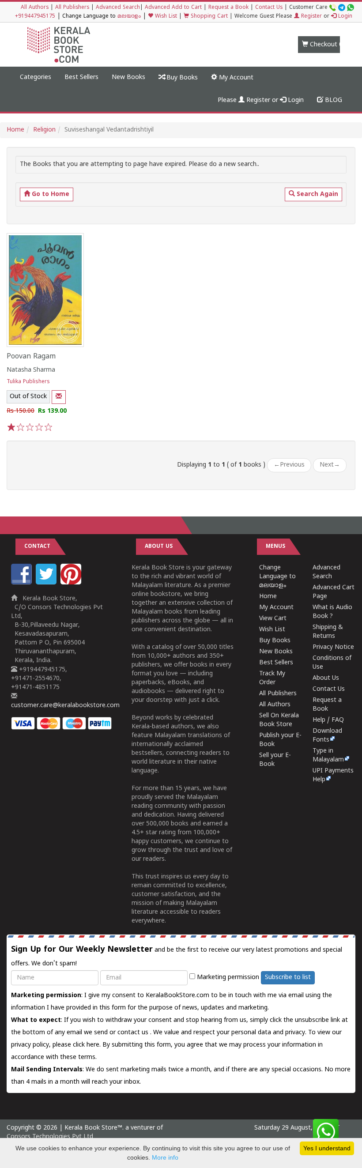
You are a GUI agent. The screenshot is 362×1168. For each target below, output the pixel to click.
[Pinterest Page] (71, 583)
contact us (133, 1032)
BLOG (332, 100)
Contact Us (269, 7)
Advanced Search (118, 7)
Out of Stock (28, 396)
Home (15, 130)
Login (344, 16)
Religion (44, 130)
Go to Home (49, 194)
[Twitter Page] (47, 583)
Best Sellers (81, 77)
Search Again (316, 194)
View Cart (273, 618)
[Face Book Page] (22, 583)
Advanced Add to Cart (173, 7)
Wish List (165, 16)
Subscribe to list (288, 977)
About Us (326, 678)
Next (330, 465)
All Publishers (72, 7)
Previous (289, 465)
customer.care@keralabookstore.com (65, 705)
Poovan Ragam (31, 356)
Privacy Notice (333, 647)
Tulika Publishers (28, 382)
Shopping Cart (208, 16)
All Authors (35, 7)
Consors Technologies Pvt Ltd (50, 1137)
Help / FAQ (328, 720)
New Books (128, 77)
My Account (235, 78)
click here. (87, 1045)
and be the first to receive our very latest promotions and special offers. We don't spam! (176, 956)
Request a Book (228, 7)
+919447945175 (35, 16)
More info (165, 1157)
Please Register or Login (261, 100)
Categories (35, 77)
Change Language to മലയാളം (277, 576)
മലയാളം (129, 16)
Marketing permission (227, 977)
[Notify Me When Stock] (59, 397)
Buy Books (181, 78)
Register (310, 16)
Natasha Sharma (31, 370)
